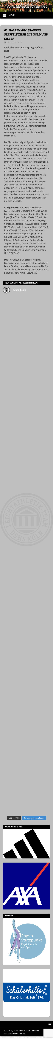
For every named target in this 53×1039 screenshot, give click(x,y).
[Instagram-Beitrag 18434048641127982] (26, 508)
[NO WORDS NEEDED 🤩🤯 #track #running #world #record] (26, 402)
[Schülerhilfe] (26, 1015)
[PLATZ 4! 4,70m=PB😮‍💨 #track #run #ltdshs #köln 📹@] (26, 614)
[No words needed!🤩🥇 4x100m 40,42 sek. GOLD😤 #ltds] (26, 747)
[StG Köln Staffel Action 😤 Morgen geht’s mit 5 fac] (26, 561)
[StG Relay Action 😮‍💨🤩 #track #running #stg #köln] (26, 694)
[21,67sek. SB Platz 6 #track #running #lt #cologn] (26, 455)
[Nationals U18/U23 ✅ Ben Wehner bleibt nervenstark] (26, 588)
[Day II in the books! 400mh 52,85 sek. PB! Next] (26, 641)
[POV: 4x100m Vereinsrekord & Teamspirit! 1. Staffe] (26, 303)
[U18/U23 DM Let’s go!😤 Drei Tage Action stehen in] (26, 774)
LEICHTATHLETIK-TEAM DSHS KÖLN (26, 7)
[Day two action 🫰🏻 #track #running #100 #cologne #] (26, 482)
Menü (12, 15)
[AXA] (26, 886)
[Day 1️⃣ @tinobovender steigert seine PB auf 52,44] (26, 322)
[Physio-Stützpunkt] (26, 941)
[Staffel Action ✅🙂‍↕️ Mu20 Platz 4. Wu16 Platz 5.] (26, 535)
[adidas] (26, 843)
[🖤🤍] (26, 668)
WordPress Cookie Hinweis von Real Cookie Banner (23, 1037)
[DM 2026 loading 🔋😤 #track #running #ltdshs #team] (26, 375)
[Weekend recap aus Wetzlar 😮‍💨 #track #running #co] (26, 428)
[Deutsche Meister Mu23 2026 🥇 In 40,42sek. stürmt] (26, 721)
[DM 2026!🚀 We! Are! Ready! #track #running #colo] (26, 349)
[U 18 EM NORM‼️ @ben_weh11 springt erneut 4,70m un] (26, 800)
